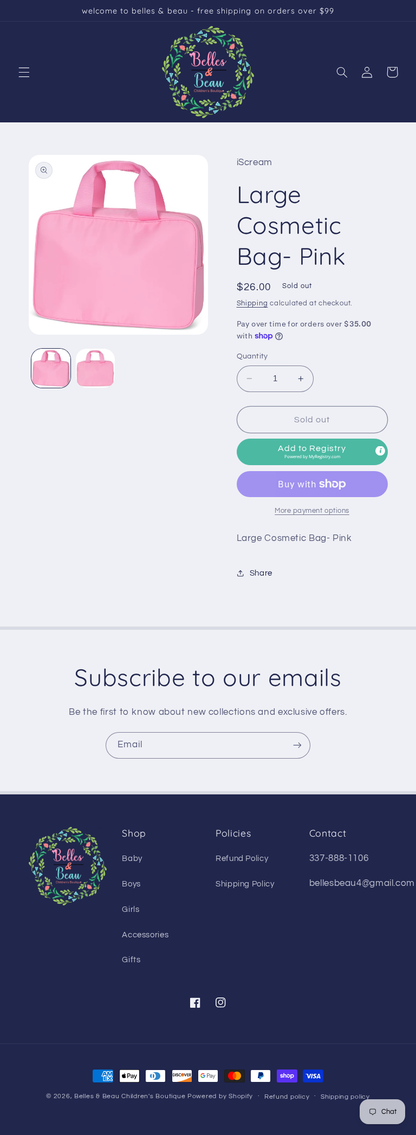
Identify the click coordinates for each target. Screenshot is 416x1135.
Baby (132, 858)
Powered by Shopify (220, 1096)
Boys (131, 884)
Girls (130, 909)
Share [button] (261, 573)
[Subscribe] (297, 745)
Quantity (252, 356)
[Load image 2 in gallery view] (95, 368)
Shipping (252, 303)
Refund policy (287, 1097)
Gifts (131, 960)
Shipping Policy (245, 884)
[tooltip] (380, 451)
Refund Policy (242, 858)
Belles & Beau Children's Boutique (129, 1096)
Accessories (145, 935)
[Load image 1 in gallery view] (50, 368)
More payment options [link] (312, 510)
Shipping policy (345, 1097)
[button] (23, 72)
